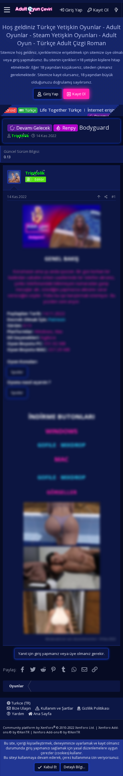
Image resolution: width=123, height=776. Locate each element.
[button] (7, 10)
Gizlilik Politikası (95, 708)
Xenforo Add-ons (56, 732)
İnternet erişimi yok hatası (89, 110)
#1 (114, 196)
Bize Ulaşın (21, 708)
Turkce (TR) (20, 703)
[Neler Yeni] (116, 10)
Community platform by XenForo (49, 727)
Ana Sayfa (42, 713)
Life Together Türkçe (37, 110)
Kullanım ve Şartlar (57, 708)
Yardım (18, 713)
